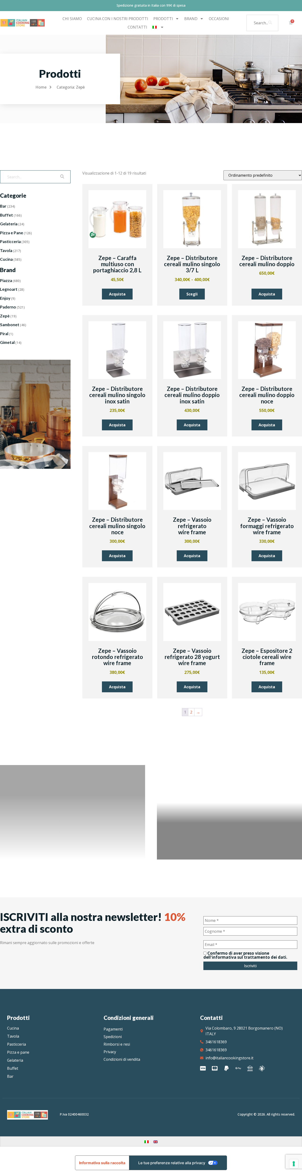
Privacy (110, 1051)
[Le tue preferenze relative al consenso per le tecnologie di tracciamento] (293, 1163)
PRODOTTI (163, 18)
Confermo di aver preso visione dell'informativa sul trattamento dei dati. (245, 955)
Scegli (192, 294)
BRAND (190, 18)
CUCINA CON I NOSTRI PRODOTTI (117, 18)
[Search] (270, 23)
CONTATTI (137, 27)
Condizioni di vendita (122, 1059)
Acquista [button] (117, 294)
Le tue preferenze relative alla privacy (171, 1162)
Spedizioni (113, 1036)
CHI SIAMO (72, 18)
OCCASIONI (219, 18)
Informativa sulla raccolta (102, 1162)
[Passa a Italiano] (146, 1141)
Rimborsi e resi (117, 1044)
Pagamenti (113, 1029)
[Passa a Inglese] (155, 1141)
